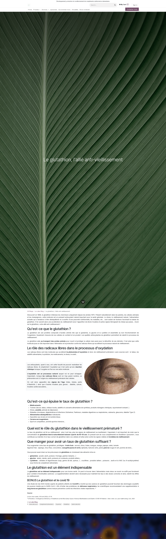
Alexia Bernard (33, 504)
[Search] (115, 5)
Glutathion (66, 504)
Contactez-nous (132, 9)
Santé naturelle (76, 504)
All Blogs (30, 311)
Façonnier (58, 504)
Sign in (135, 5)
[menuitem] (30, 9)
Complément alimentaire (46, 504)
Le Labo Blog (39, 311)
